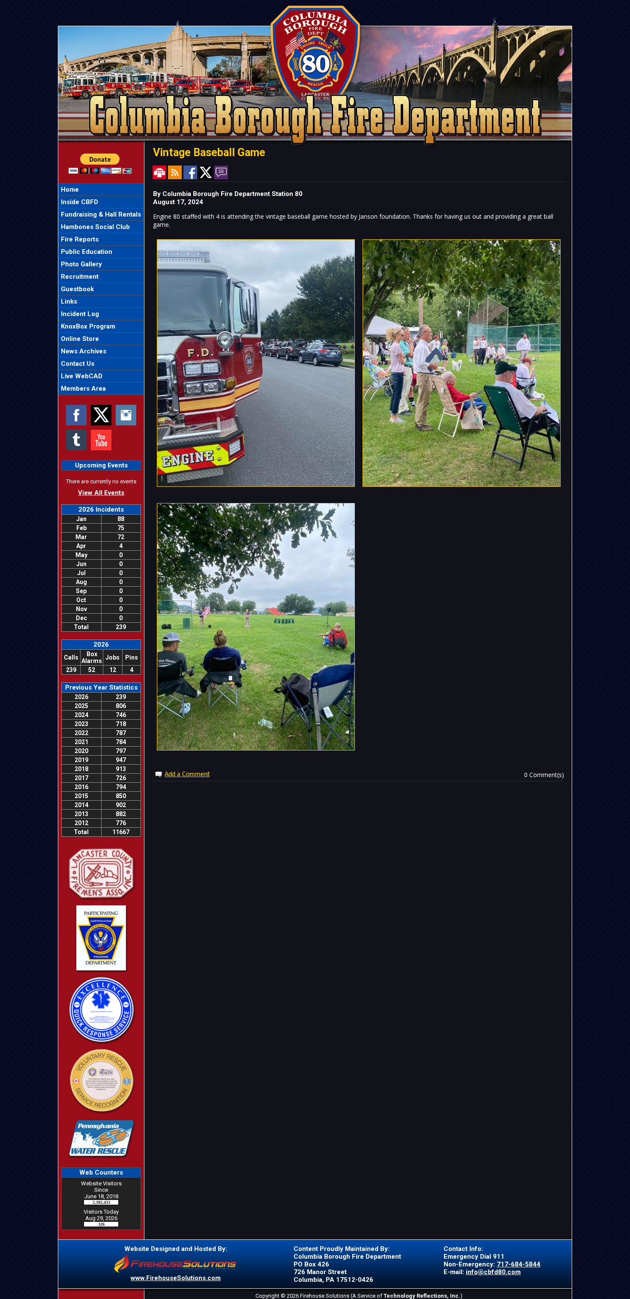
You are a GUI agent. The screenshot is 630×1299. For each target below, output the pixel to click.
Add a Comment (187, 774)
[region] (101, 289)
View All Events (101, 493)
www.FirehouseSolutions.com (176, 1278)
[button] (101, 202)
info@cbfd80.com (493, 1272)
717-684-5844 (518, 1264)
